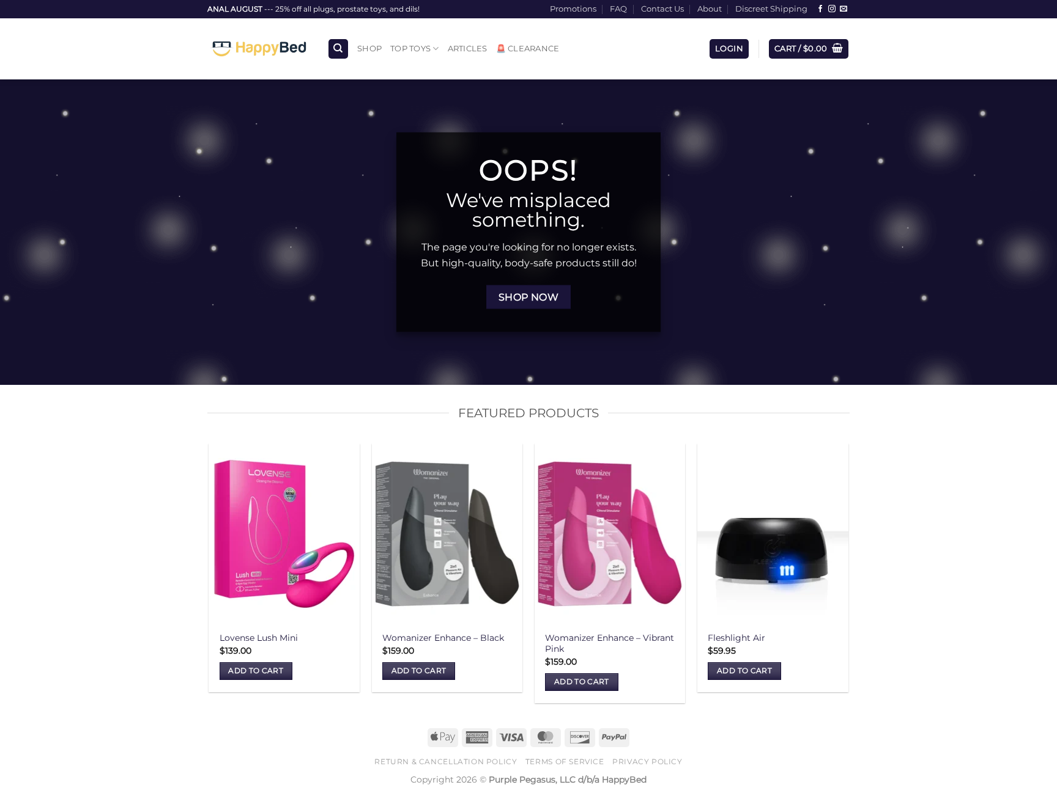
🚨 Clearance (528, 48)
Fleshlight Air (736, 637)
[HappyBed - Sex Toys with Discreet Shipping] (258, 49)
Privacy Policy (647, 761)
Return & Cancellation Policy (445, 761)
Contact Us (662, 8)
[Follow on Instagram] (832, 9)
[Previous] (210, 578)
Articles (468, 48)
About (709, 8)
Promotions (573, 8)
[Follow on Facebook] (820, 9)
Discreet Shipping (771, 8)
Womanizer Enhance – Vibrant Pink (609, 643)
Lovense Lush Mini (259, 637)
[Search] (338, 49)
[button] (729, 49)
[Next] (848, 578)
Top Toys (410, 48)
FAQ (618, 8)
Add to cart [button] (255, 670)
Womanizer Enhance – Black (443, 637)
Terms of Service (564, 761)
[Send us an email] (843, 9)
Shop (369, 48)
